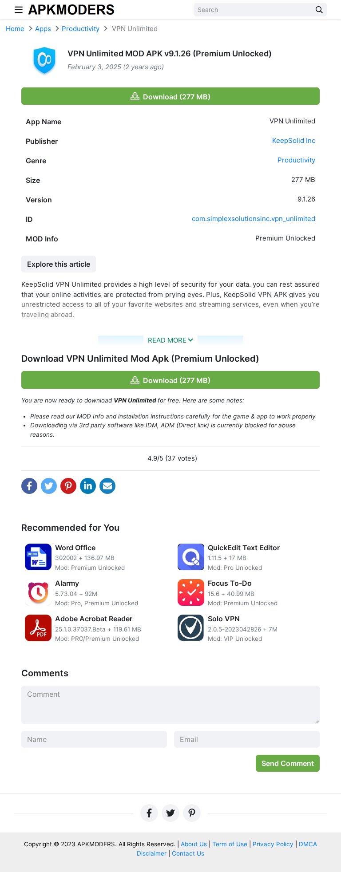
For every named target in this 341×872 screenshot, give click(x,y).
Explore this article (58, 264)
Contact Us (188, 853)
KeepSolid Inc (293, 140)
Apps (43, 28)
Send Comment (288, 763)
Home (15, 28)
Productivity (80, 28)
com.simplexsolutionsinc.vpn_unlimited (253, 218)
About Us (194, 844)
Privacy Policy (273, 844)
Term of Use (229, 844)
